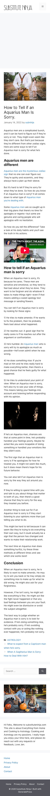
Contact (8, 771)
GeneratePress (25, 792)
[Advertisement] (25, 39)
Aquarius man (31, 344)
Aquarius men (17, 207)
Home (7, 758)
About (7, 767)
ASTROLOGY (14, 640)
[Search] (42, 671)
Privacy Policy (11, 762)
